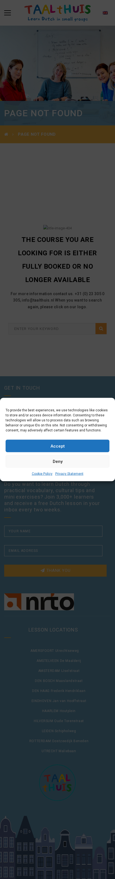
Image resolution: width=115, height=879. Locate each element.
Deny (58, 461)
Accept (58, 445)
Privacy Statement (69, 474)
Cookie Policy (42, 474)
